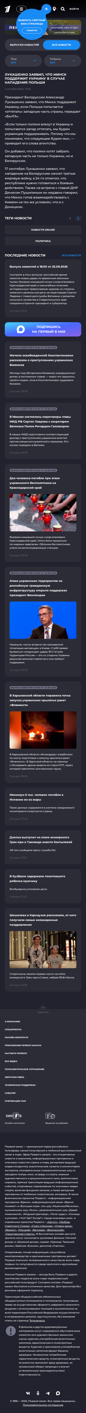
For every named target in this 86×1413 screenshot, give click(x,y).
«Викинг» (10, 1229)
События (10, 1093)
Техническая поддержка (20, 1085)
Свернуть (43, 1012)
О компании (12, 1021)
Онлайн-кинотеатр (16, 1037)
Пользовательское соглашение (24, 1069)
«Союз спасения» (42, 1225)
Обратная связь (14, 1077)
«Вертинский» (55, 1229)
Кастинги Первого (16, 1053)
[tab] (61, 45)
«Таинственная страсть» (20, 1233)
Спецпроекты (13, 1029)
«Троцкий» (24, 1229)
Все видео (11, 1061)
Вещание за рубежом (56, 1123)
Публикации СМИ (15, 1101)
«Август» (52, 1222)
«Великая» (38, 1229)
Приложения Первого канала (23, 1045)
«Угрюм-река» (63, 1225)
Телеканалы (37, 1320)
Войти (74, 9)
